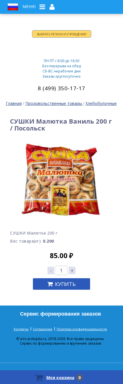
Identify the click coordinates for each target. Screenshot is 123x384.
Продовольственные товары (54, 103)
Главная (14, 103)
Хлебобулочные (101, 103)
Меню (29, 6)
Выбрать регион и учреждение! (61, 34)
